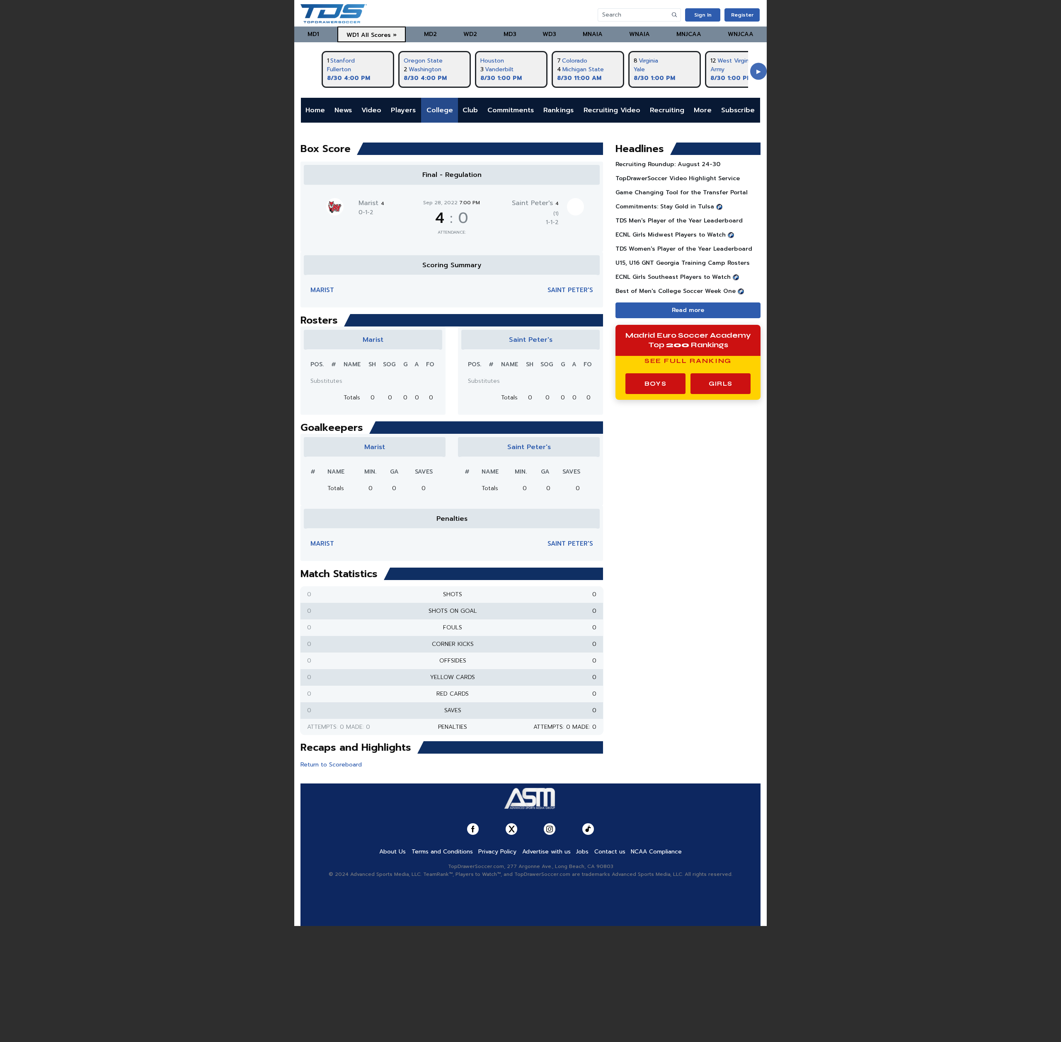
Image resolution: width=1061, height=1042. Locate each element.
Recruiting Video (612, 110)
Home (315, 110)
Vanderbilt (499, 69)
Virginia (648, 60)
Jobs (582, 851)
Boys (655, 383)
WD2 (470, 34)
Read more (688, 310)
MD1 (313, 34)
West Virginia (735, 60)
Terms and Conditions (442, 851)
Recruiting (667, 110)
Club (470, 110)
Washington (425, 69)
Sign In (703, 15)
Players (403, 110)
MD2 (430, 34)
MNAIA (593, 34)
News (343, 110)
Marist (371, 203)
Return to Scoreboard (331, 764)
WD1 (352, 35)
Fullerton (339, 69)
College (439, 110)
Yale (639, 69)
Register (742, 15)
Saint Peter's (570, 290)
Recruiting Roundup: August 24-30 (667, 164)
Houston (492, 60)
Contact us (609, 851)
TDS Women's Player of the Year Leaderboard (683, 248)
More (703, 110)
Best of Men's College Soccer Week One (675, 291)
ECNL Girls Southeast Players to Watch (673, 277)
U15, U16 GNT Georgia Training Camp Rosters (682, 263)
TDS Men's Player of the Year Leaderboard (679, 220)
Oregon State (423, 60)
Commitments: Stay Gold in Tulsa (664, 206)
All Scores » (379, 35)
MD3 (510, 34)
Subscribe (738, 110)
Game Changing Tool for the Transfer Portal (681, 192)
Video (371, 110)
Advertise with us (546, 851)
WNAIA (639, 34)
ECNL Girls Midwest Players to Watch (670, 234)
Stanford (342, 60)
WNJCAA (740, 34)
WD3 (549, 34)
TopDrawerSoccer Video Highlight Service (677, 178)
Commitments (510, 110)
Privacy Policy (497, 851)
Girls (720, 383)
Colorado (574, 60)
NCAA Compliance (656, 851)
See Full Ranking (688, 361)
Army (717, 69)
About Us (392, 851)
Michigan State (583, 69)
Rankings (558, 110)
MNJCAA (688, 34)
